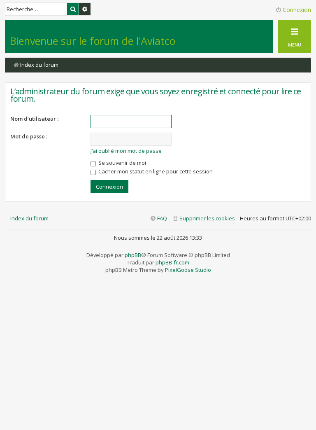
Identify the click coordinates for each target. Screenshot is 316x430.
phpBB (133, 255)
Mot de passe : (28, 136)
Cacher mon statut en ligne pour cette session (155, 171)
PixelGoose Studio (188, 269)
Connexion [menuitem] (297, 10)
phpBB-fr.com (172, 262)
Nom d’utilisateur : (34, 118)
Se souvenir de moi (121, 162)
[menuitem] (203, 218)
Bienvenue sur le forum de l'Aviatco (92, 41)
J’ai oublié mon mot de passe (126, 150)
